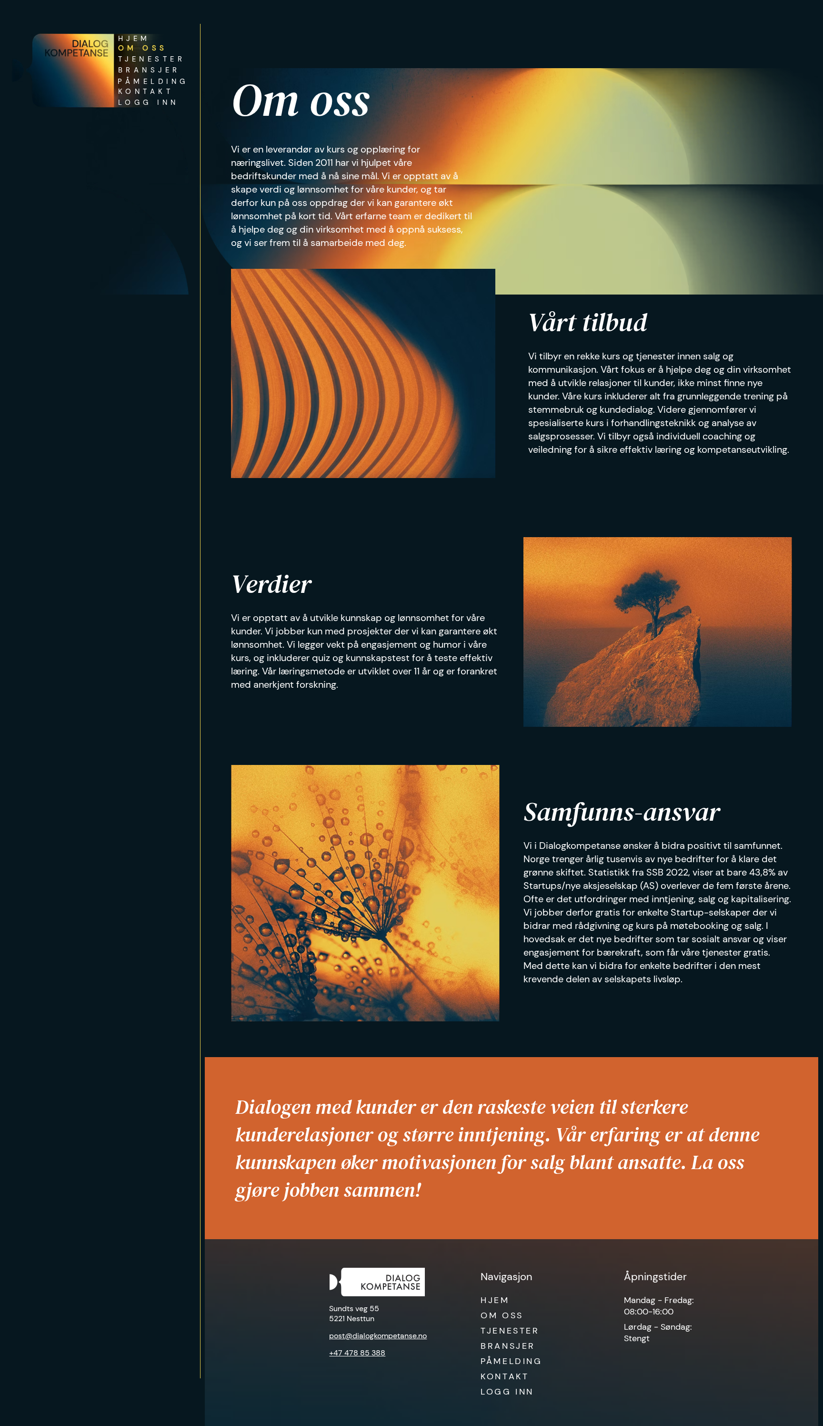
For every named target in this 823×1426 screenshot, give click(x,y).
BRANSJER (508, 1346)
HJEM (495, 1300)
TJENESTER (510, 1330)
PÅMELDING (511, 1361)
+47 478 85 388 (357, 1353)
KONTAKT (505, 1376)
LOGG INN (507, 1391)
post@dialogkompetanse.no (378, 1336)
